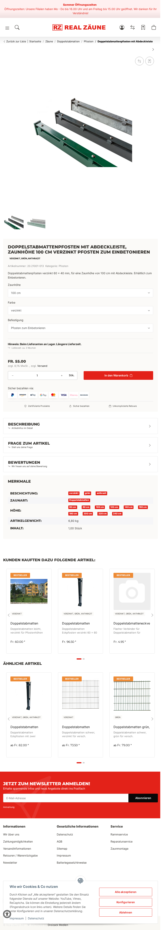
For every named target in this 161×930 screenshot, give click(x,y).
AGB (59, 841)
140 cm (129, 507)
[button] (7, 28)
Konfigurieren (125, 902)
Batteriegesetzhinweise (72, 862)
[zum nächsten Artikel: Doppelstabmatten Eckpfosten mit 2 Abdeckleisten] (153, 49)
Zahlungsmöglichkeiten (18, 841)
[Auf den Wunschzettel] (149, 61)
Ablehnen (125, 912)
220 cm (103, 513)
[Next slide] (152, 615)
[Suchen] (17, 27)
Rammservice (119, 834)
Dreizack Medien (58, 924)
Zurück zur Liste (15, 41)
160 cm (143, 507)
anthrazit (101, 493)
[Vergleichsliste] (132, 27)
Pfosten (63, 266)
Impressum (17, 918)
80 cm (86, 507)
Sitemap (62, 848)
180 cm (73, 513)
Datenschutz (36, 918)
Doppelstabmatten (79, 500)
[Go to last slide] (9, 615)
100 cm (100, 507)
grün (87, 493)
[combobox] (80, 293)
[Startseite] (79, 27)
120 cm (114, 507)
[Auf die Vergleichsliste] (139, 61)
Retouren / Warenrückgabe (20, 855)
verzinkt (73, 493)
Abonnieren (143, 798)
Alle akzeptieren (125, 892)
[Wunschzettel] (143, 27)
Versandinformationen (17, 848)
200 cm (88, 513)
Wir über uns (11, 834)
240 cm (117, 513)
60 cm (72, 507)
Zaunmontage (119, 848)
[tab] (79, 659)
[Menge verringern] (12, 375)
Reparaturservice (122, 841)
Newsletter (10, 862)
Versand (42, 365)
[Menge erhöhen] (61, 375)
